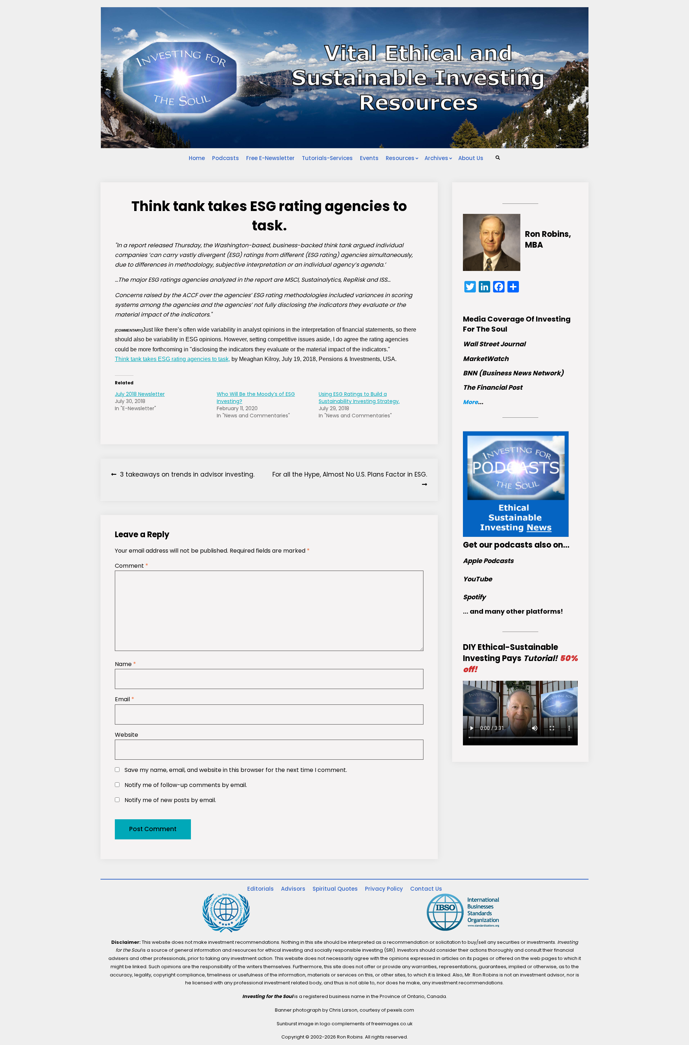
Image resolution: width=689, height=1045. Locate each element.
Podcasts (225, 158)
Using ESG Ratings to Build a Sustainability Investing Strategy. (359, 397)
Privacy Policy (384, 888)
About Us (470, 158)
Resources (400, 158)
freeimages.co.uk (392, 1023)
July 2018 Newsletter (140, 394)
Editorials (260, 888)
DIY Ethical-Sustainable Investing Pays (520, 658)
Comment (131, 566)
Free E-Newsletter (270, 158)
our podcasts (506, 544)
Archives (436, 158)
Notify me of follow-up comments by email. (186, 785)
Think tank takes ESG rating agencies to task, (172, 359)
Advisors (293, 888)
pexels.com (400, 1010)
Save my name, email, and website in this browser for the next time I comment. (236, 770)
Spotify (474, 596)
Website (126, 735)
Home (197, 158)
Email (124, 699)
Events (369, 158)
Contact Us (426, 888)
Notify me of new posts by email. (170, 800)
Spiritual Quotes (335, 888)
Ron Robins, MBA (548, 240)
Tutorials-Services (327, 158)
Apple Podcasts (488, 560)
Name (125, 664)
